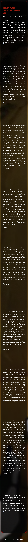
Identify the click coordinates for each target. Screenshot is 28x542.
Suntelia (21, 539)
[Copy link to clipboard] (14, 3)
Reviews (4, 18)
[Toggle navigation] (2, 2)
